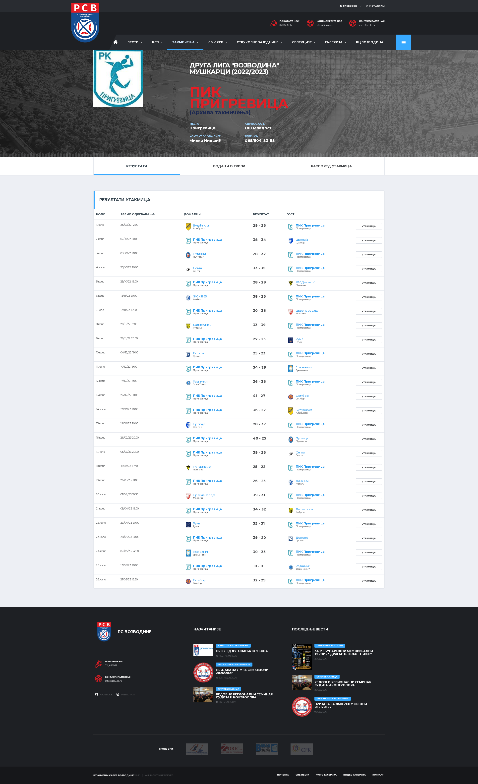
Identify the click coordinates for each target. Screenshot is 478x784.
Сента (197, 268)
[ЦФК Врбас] (302, 748)
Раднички (200, 381)
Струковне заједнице (257, 42)
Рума (299, 339)
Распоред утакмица (331, 166)
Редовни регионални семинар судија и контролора (244, 695)
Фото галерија (326, 774)
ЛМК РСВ (215, 42)
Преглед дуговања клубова (242, 651)
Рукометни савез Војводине (113, 775)
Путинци (199, 254)
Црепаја (302, 239)
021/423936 (286, 25)
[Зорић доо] (232, 748)
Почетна (283, 774)
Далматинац (202, 325)
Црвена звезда (307, 310)
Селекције (302, 42)
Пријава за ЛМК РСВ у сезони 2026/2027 (242, 671)
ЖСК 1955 (199, 296)
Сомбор (302, 395)
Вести (132, 42)
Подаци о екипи (229, 166)
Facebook (349, 5)
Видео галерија (354, 774)
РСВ (155, 42)
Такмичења (183, 42)
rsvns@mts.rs (367, 25)
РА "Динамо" (305, 282)
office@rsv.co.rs (325, 25)
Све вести (302, 774)
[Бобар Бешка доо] (267, 748)
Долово (199, 353)
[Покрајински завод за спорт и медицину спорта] (197, 748)
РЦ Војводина (369, 42)
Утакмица (369, 226)
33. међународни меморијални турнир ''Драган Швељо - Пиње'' (343, 652)
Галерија (334, 42)
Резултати (136, 166)
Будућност (201, 225)
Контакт (377, 774)
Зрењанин (304, 367)
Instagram (376, 5)
